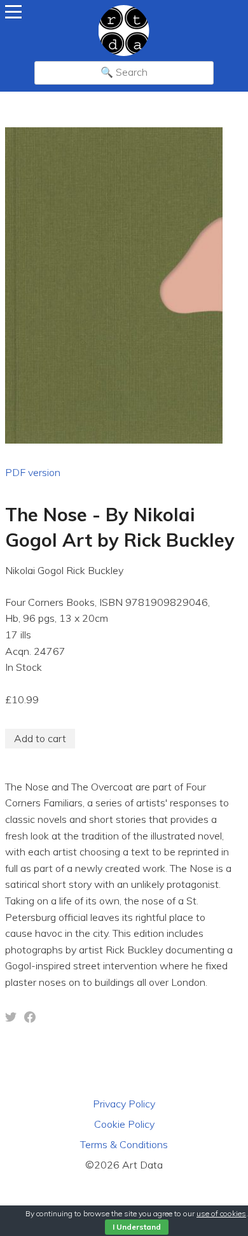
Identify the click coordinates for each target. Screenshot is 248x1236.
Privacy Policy (124, 1103)
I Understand (137, 1227)
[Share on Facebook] (30, 1019)
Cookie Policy (124, 1124)
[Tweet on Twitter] (11, 1019)
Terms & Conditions (124, 1144)
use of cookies (221, 1213)
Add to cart (40, 738)
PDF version (32, 472)
